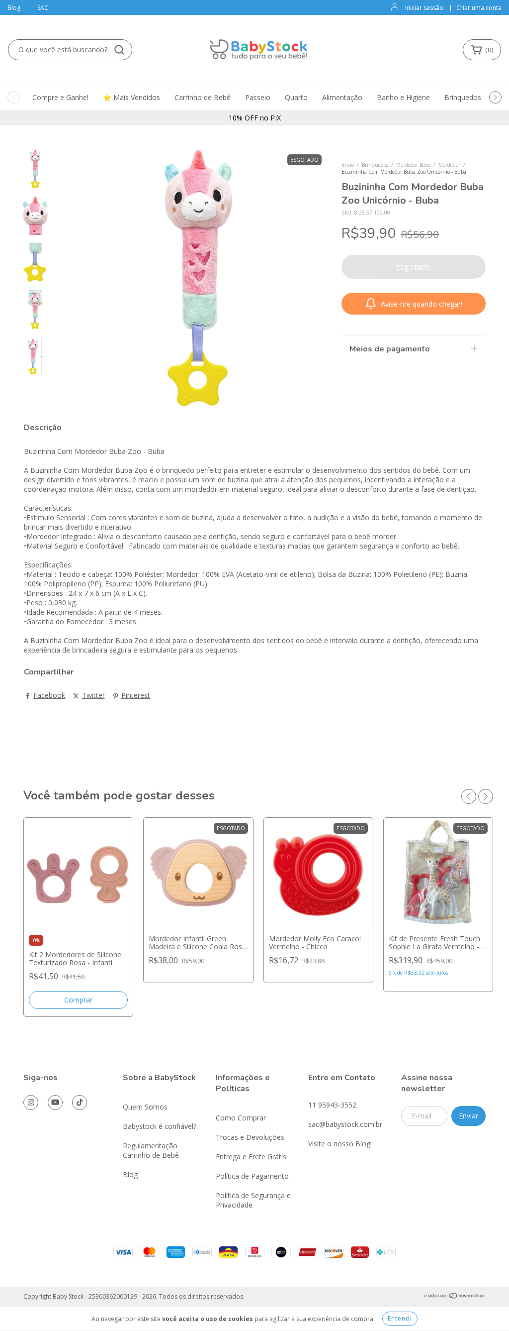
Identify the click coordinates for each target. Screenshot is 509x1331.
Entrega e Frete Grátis (251, 1156)
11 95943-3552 (332, 1104)
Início (347, 164)
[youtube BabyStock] (55, 1102)
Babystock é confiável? (159, 1126)
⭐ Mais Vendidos (131, 97)
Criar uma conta (479, 7)
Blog (13, 7)
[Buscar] (119, 50)
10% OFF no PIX (255, 117)
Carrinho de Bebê (202, 97)
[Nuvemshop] (455, 1297)
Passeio (257, 97)
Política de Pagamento (252, 1176)
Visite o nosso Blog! (340, 1143)
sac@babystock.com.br (345, 1124)
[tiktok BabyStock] (79, 1102)
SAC (42, 7)
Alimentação (342, 97)
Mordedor (449, 164)
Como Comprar (241, 1117)
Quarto (296, 97)
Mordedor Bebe (413, 164)
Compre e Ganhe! (60, 97)
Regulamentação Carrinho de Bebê (151, 1150)
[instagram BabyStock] (30, 1102)
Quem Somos (145, 1106)
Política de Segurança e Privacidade (253, 1200)
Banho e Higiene (403, 97)
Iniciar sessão (424, 7)
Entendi (400, 1318)
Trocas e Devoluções (250, 1137)
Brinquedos (462, 97)
